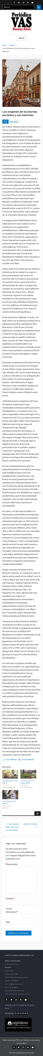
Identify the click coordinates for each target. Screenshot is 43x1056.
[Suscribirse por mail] (32, 2)
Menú (21, 38)
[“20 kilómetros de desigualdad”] (28, 774)
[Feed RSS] (28, 2)
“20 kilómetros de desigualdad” (27, 782)
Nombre (10, 898)
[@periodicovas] (14, 2)
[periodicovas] (23, 2)
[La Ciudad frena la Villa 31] (10, 794)
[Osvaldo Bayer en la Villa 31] (10, 774)
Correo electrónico (11, 910)
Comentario (11, 864)
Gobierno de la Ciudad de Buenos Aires (19, 1006)
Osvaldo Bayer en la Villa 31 (9, 782)
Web (8, 922)
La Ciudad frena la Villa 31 (9, 802)
